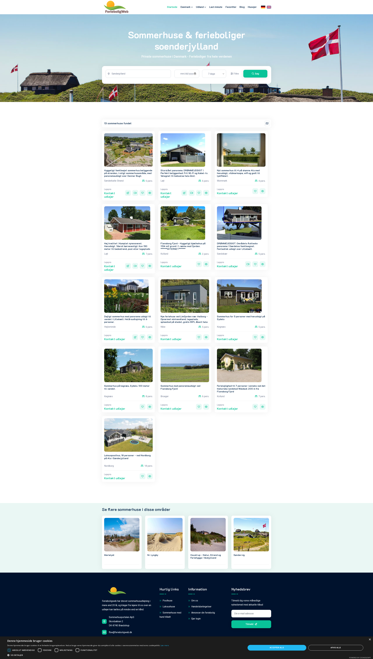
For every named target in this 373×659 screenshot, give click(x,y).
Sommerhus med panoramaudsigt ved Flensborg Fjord (180, 387)
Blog (242, 7)
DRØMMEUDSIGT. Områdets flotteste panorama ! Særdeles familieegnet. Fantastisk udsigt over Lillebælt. (237, 246)
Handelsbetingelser (201, 606)
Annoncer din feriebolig (203, 612)
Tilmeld (250, 624)
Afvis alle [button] (336, 647)
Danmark (185, 7)
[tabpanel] (186, 75)
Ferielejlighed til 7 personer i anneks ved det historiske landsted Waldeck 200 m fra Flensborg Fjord (241, 388)
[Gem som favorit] (142, 193)
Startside (172, 7)
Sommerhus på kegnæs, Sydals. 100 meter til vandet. (127, 387)
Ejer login (196, 618)
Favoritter (231, 7)
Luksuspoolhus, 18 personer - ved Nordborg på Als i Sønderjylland (127, 456)
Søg (257, 73)
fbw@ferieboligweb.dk (120, 632)
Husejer (252, 7)
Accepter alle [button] (277, 647)
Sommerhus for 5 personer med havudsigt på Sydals (241, 317)
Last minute (215, 7)
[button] (88, 655)
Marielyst (109, 555)
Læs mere (165, 645)
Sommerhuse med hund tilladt (170, 614)
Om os (194, 600)
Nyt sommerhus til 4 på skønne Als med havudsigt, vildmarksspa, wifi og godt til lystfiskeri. (238, 173)
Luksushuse (168, 606)
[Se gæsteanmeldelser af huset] (128, 193)
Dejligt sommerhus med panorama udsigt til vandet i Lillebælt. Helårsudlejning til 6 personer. (127, 319)
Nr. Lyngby (152, 555)
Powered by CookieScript (360, 658)
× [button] (370, 639)
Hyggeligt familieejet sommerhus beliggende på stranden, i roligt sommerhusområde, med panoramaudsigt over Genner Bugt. (128, 173)
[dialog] (186, 647)
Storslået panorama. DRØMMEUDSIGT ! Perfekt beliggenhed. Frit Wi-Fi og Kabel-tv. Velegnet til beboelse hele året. (184, 173)
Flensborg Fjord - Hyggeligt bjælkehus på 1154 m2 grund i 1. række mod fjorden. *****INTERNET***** (183, 246)
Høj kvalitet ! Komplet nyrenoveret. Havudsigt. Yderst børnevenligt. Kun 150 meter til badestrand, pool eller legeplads (127, 246)
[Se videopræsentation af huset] (135, 193)
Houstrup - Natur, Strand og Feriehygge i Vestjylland (205, 556)
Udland (200, 7)
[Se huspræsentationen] (150, 193)
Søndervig (239, 555)
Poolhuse (167, 600)
